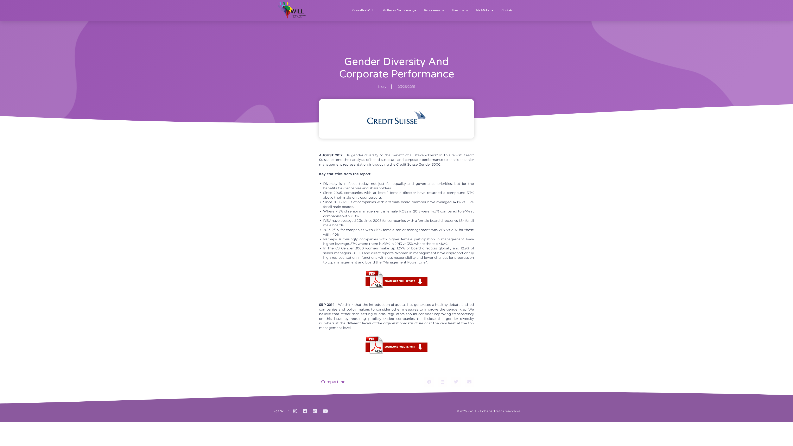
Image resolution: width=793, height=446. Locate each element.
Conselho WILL (363, 10)
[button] (429, 382)
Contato (507, 10)
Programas (432, 10)
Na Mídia (482, 10)
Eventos (458, 10)
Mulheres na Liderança (399, 10)
